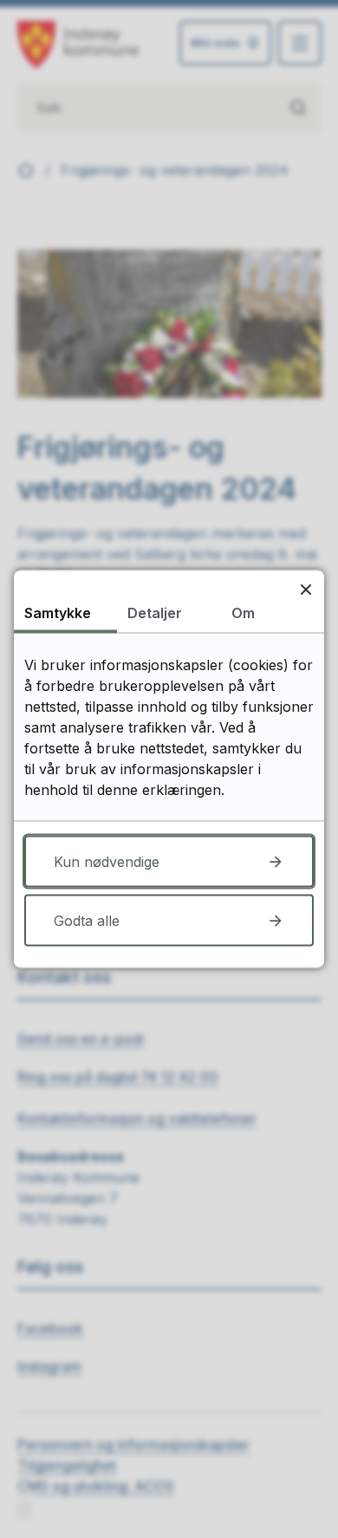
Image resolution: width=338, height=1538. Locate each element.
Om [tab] (243, 613)
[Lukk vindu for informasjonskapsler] (305, 589)
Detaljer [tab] (154, 613)
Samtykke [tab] (57, 613)
